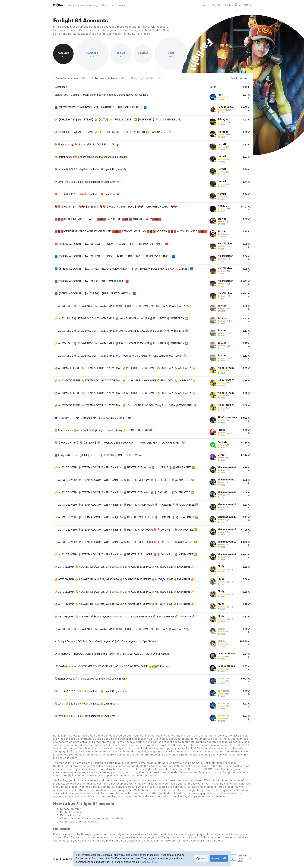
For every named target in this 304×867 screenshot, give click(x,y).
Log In (205, 5)
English (229, 5)
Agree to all (219, 858)
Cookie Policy (149, 861)
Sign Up (217, 5)
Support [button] (106, 5)
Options (201, 858)
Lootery (120, 5)
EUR (246, 5)
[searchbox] (80, 5)
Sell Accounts (239, 78)
